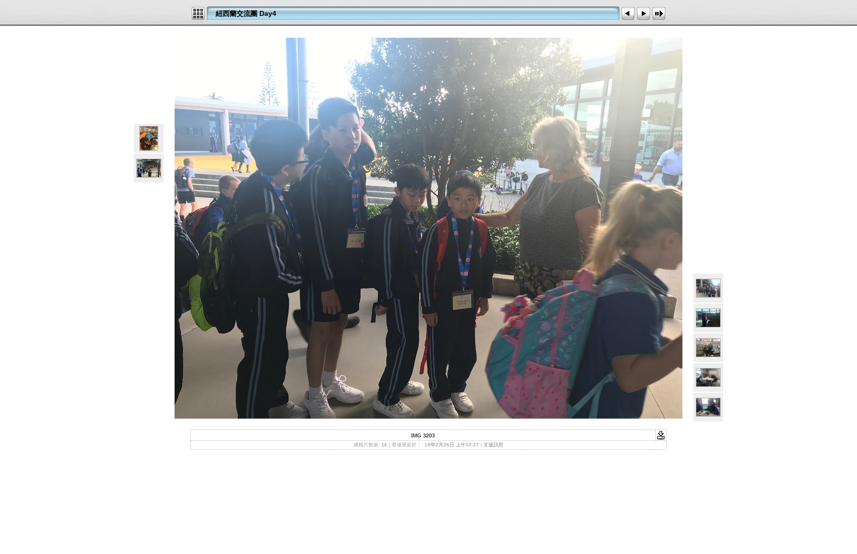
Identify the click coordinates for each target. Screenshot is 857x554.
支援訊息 (493, 444)
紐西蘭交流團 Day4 (246, 13)
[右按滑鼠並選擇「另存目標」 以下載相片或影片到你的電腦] (661, 434)
